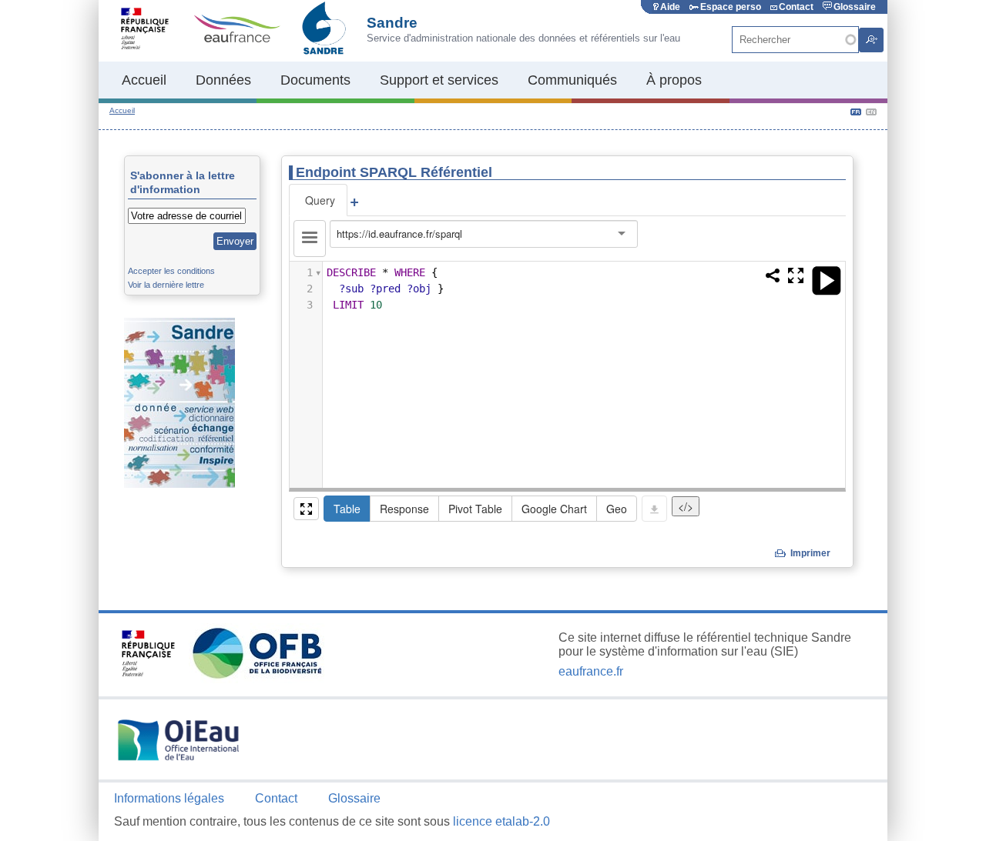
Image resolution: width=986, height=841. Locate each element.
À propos (674, 80)
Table (347, 508)
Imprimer (810, 553)
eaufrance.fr (590, 671)
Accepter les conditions (171, 270)
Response (404, 508)
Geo (616, 508)
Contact (796, 7)
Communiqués (572, 80)
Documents (315, 80)
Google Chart (554, 508)
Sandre (392, 23)
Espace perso (730, 7)
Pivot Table (475, 508)
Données (223, 80)
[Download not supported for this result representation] (654, 509)
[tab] (318, 200)
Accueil (144, 80)
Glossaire (854, 7)
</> (685, 506)
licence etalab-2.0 (501, 821)
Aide (670, 7)
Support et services (439, 80)
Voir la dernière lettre (166, 284)
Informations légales (169, 798)
